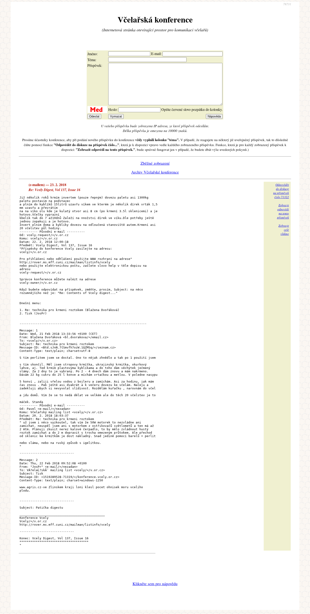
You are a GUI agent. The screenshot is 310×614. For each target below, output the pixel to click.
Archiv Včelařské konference (155, 172)
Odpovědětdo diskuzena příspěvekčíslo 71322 (281, 191)
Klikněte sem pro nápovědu (155, 583)
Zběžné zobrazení (155, 163)
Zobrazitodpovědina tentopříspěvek (283, 211)
